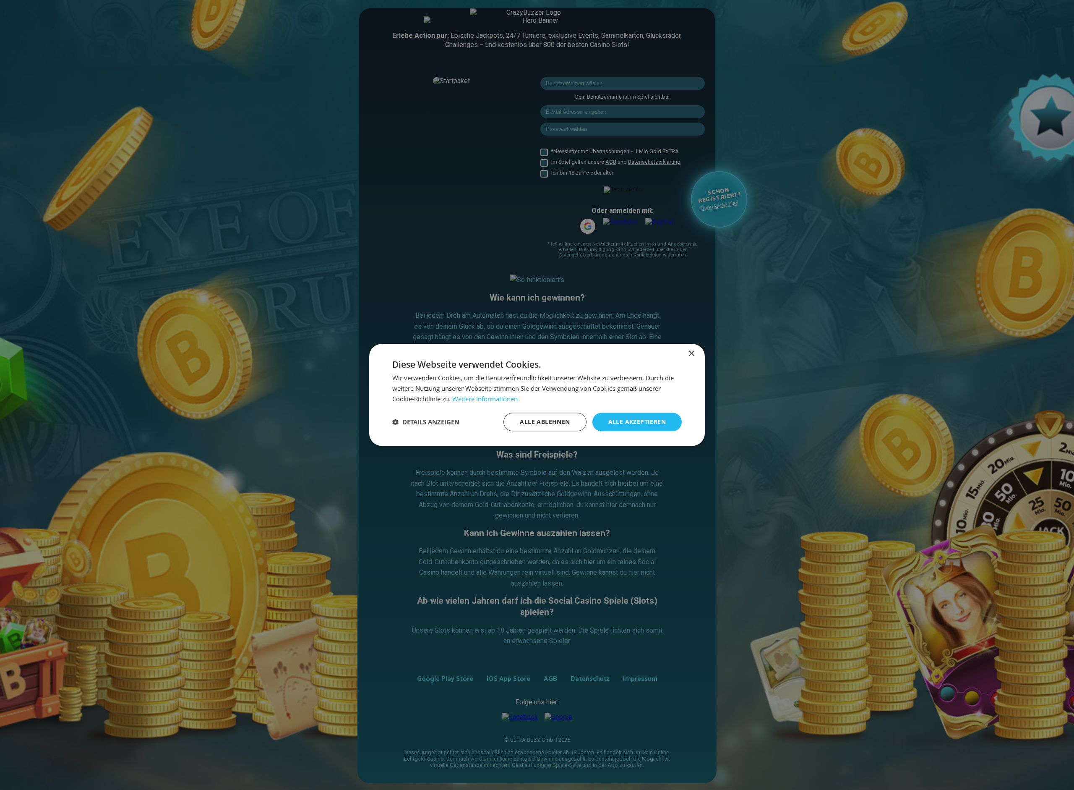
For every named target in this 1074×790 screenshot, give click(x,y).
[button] (425, 421)
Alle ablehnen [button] (545, 422)
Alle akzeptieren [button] (637, 422)
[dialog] (537, 395)
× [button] (691, 354)
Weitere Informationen (485, 399)
